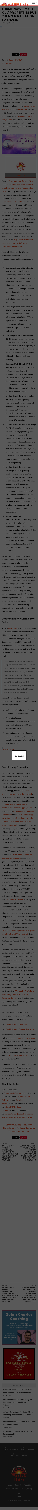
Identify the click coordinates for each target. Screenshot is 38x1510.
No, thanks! (19, 756)
